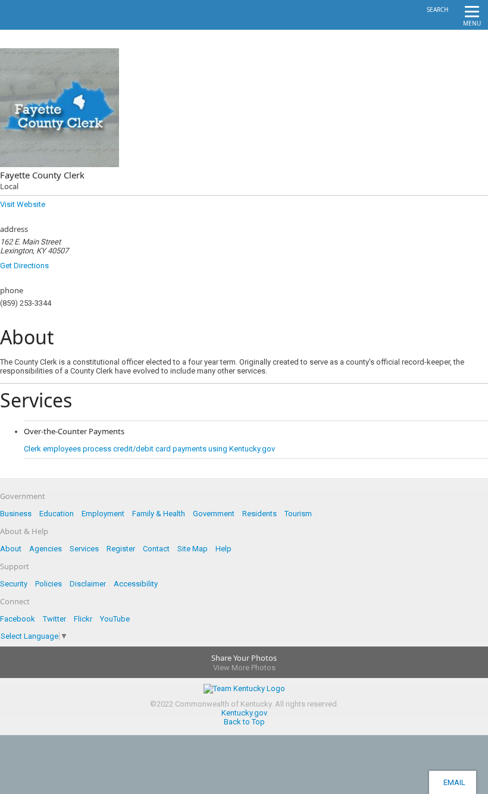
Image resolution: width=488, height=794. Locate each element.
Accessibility (136, 583)
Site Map (192, 548)
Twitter (54, 618)
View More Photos (244, 667)
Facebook (17, 618)
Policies (48, 583)
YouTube (115, 618)
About (10, 548)
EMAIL (452, 782)
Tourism (298, 513)
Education (56, 513)
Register (121, 548)
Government (213, 513)
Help (223, 548)
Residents (259, 513)
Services (84, 548)
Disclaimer (88, 583)
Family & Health (158, 513)
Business (16, 513)
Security (13, 583)
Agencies (45, 548)
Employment (103, 513)
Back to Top (244, 721)
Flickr (83, 618)
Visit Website (22, 204)
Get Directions (24, 265)
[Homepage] (56, 26)
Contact (156, 548)
